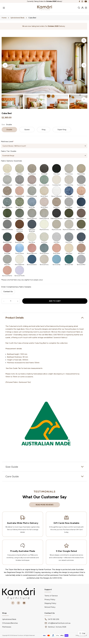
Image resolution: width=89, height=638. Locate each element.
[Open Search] (79, 8)
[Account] (82, 8)
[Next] (83, 65)
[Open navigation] (18, 7)
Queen (27, 129)
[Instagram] (82, 1)
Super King (62, 129)
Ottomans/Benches (10, 623)
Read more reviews (44, 505)
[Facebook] (79, 1)
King (43, 129)
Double (9, 129)
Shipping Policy (50, 603)
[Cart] (86, 8)
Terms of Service (51, 596)
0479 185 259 (53, 619)
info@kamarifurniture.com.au (59, 623)
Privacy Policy (49, 599)
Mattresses (6, 627)
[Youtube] (86, 1)
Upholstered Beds (17, 18)
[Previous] (5, 65)
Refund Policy (49, 607)
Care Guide (12, 476)
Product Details (14, 317)
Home (4, 18)
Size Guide (11, 466)
